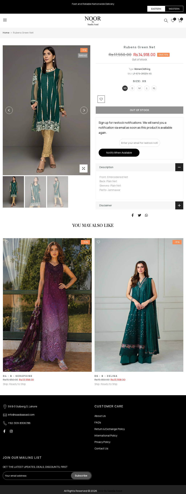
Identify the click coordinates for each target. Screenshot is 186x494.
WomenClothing (142, 69)
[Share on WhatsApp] (146, 215)
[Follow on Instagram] (11, 431)
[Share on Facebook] (132, 215)
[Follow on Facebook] (4, 431)
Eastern (156, 8)
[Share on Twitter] (139, 215)
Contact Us (101, 448)
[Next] (84, 110)
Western (174, 8)
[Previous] (9, 110)
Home (6, 32)
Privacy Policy (102, 442)
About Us (100, 416)
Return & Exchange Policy (109, 429)
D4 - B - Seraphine (17, 376)
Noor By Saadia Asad (110, 491)
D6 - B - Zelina (106, 376)
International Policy (105, 435)
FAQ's (97, 422)
